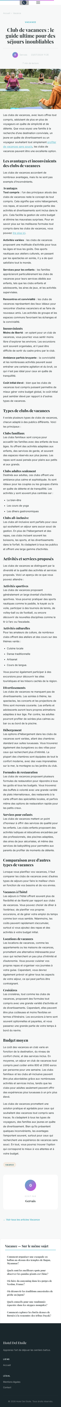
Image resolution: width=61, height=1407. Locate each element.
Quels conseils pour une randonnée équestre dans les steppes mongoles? (27, 1303)
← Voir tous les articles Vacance (21, 1219)
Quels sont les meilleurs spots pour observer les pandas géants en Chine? (27, 1272)
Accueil (6, 13)
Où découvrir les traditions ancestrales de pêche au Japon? (30, 1293)
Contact (7, 1387)
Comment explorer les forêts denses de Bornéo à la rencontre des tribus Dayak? (29, 1314)
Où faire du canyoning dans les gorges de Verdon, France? (29, 1282)
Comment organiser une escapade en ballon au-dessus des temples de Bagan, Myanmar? (29, 1260)
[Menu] (38, 2)
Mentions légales (11, 1381)
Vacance (17, 13)
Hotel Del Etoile (14, 1342)
